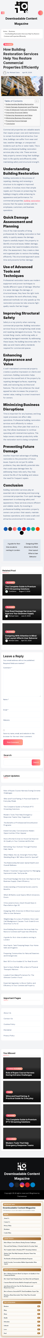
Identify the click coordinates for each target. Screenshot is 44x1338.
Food (9, 1092)
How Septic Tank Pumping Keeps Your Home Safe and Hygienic (21, 1279)
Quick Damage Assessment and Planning (22, 107)
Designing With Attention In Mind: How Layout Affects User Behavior (21, 637)
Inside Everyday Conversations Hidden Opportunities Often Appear (19, 832)
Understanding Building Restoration (20, 104)
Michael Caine (15, 72)
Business (8, 44)
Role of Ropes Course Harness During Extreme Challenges (20, 1074)
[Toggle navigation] (2, 13)
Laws (5, 1329)
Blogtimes (33, 1193)
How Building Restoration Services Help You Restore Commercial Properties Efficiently (21, 930)
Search (8, 755)
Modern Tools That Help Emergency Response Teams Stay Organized (18, 816)
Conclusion (10, 124)
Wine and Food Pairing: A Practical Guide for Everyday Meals (19, 1098)
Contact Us (8, 1018)
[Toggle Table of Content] (35, 101)
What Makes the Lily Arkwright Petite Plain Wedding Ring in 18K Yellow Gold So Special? (21, 856)
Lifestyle (6, 1325)
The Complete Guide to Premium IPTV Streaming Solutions (20, 587)
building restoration (32, 200)
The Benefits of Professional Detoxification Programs (18, 1259)
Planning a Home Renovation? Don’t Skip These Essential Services (20, 1295)
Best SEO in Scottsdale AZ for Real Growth (21, 961)
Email (5, 710)
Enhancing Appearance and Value (19, 115)
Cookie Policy (7, 1233)
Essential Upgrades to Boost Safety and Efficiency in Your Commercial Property (20, 984)
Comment (7, 668)
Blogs (5, 1310)
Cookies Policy (9, 1024)
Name (6, 699)
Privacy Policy (9, 1035)
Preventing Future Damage (16, 121)
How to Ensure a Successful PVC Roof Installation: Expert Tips (21, 1291)
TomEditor (12, 591)
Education (11, 1139)
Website (6, 720)
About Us (7, 1013)
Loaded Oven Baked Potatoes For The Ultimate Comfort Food (19, 976)
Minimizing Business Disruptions (18, 118)
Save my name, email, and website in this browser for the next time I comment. (18, 735)
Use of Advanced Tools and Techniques (21, 110)
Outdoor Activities (14, 1069)
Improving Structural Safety (17, 113)
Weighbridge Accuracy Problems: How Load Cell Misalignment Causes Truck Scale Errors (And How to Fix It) (21, 921)
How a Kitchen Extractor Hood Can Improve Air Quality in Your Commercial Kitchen (21, 840)
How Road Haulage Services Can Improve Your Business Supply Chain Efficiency (20, 613)
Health (5, 1318)
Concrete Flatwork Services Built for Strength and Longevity (20, 1282)
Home (5, 1314)
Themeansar (22, 1196)
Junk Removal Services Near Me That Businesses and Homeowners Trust (18, 1287)
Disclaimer (8, 1030)
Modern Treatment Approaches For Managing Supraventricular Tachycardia (22, 872)
